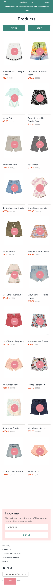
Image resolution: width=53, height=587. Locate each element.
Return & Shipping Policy (11, 553)
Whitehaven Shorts (36, 428)
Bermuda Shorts (9, 164)
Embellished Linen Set (38, 208)
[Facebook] (4, 568)
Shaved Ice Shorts (10, 428)
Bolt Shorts (33, 164)
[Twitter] (11, 568)
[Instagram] (8, 568)
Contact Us (6, 550)
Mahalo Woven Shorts (38, 341)
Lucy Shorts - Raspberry (13, 341)
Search (5, 561)
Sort (39, 28)
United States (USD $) (14, 574)
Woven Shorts (34, 471)
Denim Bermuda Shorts (13, 208)
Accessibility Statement (11, 557)
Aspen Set (7, 118)
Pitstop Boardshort (36, 384)
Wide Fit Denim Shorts (12, 471)
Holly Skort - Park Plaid (38, 251)
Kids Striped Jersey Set (12, 295)
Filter (14, 28)
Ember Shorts (8, 251)
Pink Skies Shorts (10, 384)
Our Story (6, 546)
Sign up (26, 535)
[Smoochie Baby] (26, 2)
